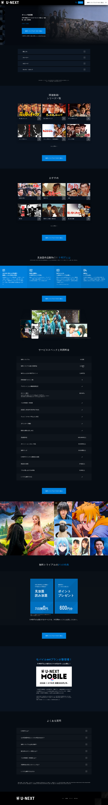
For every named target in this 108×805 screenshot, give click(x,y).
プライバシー (71, 798)
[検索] (76, 2)
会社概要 (66, 798)
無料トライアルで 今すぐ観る (95, 2)
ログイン (80, 2)
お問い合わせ (76, 798)
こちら (44, 36)
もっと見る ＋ (54, 146)
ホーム (63, 798)
